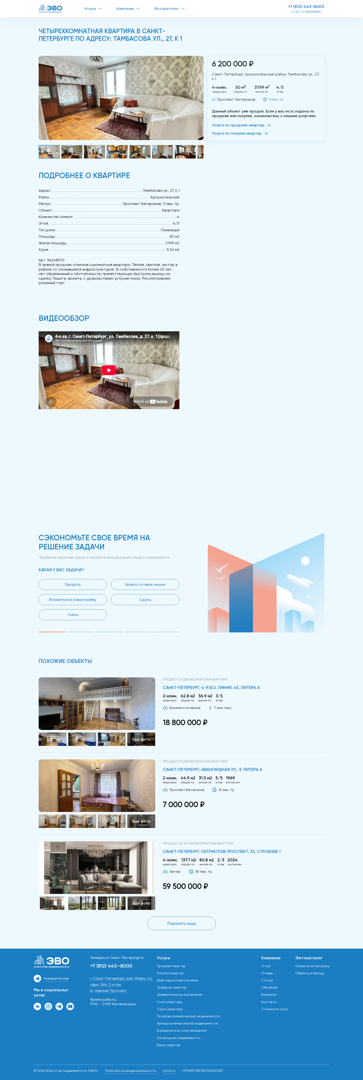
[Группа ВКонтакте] (37, 1006)
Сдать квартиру (170, 1009)
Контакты (269, 1002)
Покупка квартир (170, 973)
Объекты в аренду (310, 973)
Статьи (267, 980)
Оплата (169, 1071)
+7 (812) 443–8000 (306, 6)
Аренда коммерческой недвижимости (187, 1023)
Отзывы (267, 973)
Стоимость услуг (274, 1009)
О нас (266, 966)
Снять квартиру (169, 1002)
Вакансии (269, 995)
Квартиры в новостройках (177, 980)
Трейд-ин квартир (172, 987)
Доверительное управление (180, 995)
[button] (121, 98)
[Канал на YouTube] (70, 1006)
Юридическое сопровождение (182, 1030)
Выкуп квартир (168, 1045)
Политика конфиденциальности (130, 1071)
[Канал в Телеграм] (59, 1006)
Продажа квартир (171, 966)
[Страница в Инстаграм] (48, 1006)
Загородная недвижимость (178, 1038)
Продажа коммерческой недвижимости (188, 1016)
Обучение (269, 987)
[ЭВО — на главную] (61, 8)
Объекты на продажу (312, 966)
